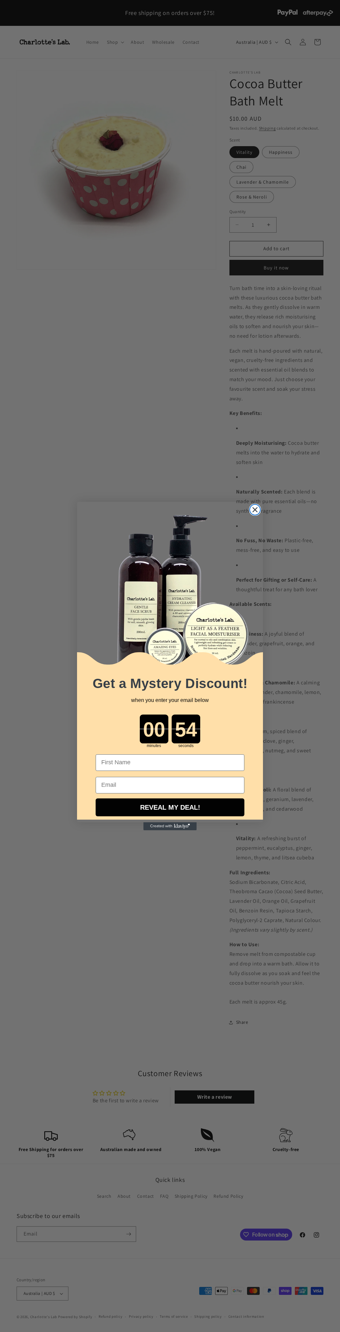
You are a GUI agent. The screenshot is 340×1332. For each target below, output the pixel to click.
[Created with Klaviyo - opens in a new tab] (170, 826)
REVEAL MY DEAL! (170, 807)
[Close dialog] (255, 509)
